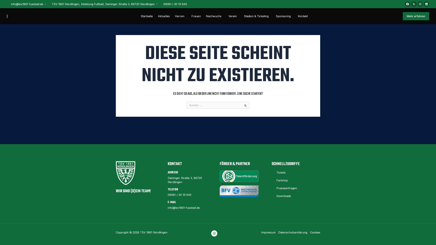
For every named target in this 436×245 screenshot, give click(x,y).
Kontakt (303, 16)
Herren (179, 16)
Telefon (173, 189)
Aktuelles (164, 16)
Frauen (196, 16)
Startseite (147, 16)
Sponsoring (283, 16)
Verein (233, 16)
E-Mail (172, 202)
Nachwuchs (213, 16)
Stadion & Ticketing (256, 16)
